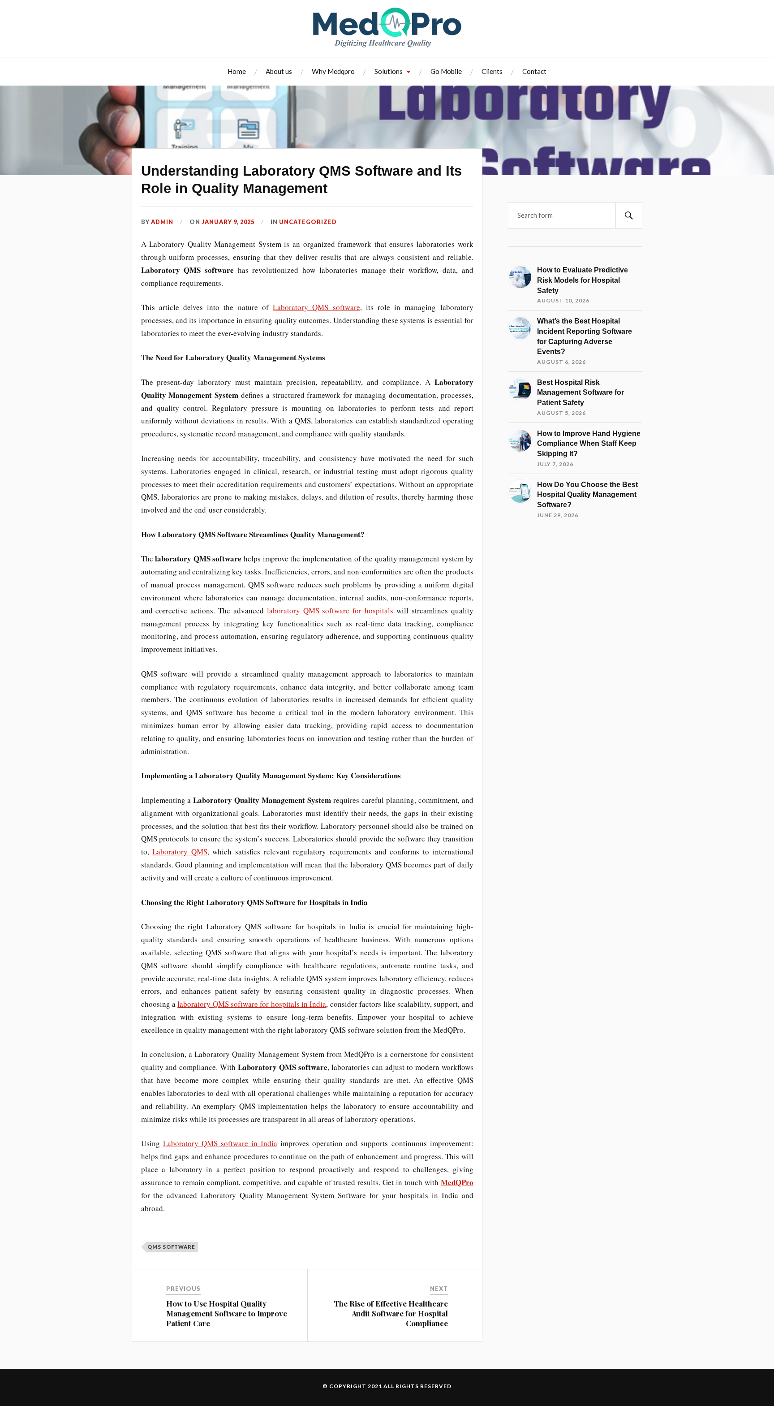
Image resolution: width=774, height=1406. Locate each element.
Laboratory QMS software (316, 307)
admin (162, 221)
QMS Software (171, 1247)
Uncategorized (308, 221)
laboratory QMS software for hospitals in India (251, 1004)
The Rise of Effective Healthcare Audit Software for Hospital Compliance (391, 1313)
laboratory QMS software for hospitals (330, 610)
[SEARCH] (628, 215)
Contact (534, 71)
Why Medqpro (333, 71)
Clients (492, 71)
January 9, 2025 (228, 221)
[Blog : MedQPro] (387, 27)
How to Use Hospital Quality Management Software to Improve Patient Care (226, 1313)
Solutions (388, 71)
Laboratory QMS (179, 851)
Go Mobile (446, 71)
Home (237, 71)
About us (279, 71)
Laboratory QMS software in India (220, 1143)
